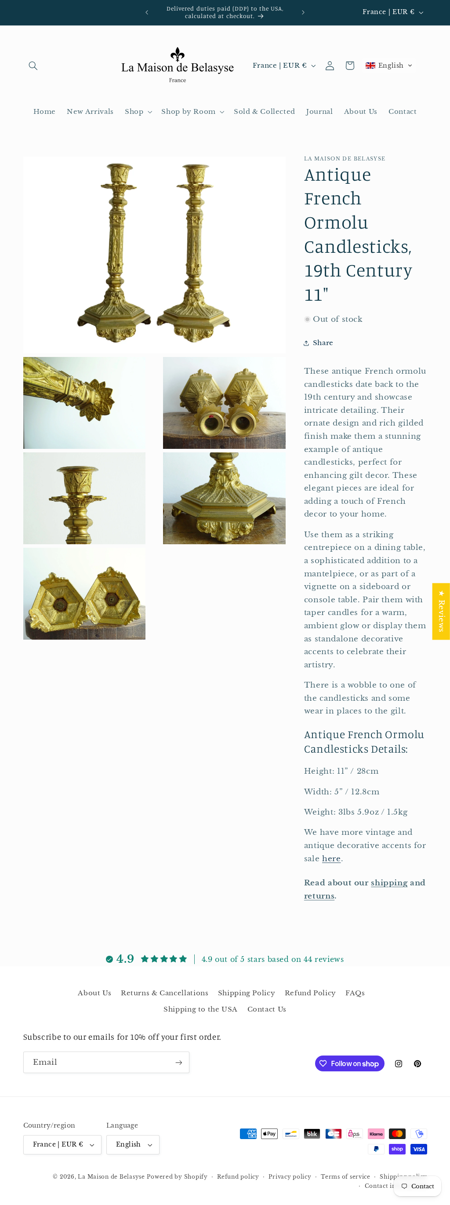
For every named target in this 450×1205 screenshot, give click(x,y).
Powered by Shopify (177, 1177)
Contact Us (267, 1009)
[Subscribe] (178, 1062)
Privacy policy (290, 1177)
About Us (94, 993)
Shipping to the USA (200, 1009)
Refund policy (238, 1177)
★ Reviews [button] (441, 611)
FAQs (355, 993)
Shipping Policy (246, 993)
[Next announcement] (303, 12)
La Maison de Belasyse (111, 1177)
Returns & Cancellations (165, 993)
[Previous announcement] (146, 12)
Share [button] (323, 343)
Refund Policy (310, 993)
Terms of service (345, 1177)
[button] (33, 65)
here (331, 858)
